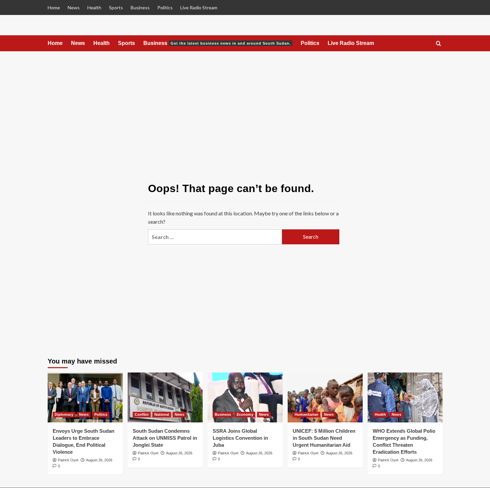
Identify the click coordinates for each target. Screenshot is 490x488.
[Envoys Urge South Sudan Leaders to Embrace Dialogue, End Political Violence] (85, 397)
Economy (245, 414)
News (74, 7)
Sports (116, 7)
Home (54, 7)
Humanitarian (306, 414)
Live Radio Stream (198, 7)
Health (94, 7)
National (161, 414)
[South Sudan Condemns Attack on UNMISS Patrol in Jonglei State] (165, 397)
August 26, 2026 (99, 460)
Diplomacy (64, 414)
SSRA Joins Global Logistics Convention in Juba (240, 438)
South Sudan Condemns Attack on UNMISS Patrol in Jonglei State (165, 438)
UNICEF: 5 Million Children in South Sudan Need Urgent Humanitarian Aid (324, 438)
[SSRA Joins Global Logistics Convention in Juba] (245, 397)
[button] (438, 44)
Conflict (142, 414)
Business (140, 7)
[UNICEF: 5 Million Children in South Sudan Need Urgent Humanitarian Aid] (325, 397)
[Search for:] (215, 236)
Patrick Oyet (68, 460)
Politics (165, 7)
